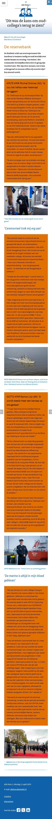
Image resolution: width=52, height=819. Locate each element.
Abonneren (8, 801)
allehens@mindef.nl (18, 789)
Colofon (7, 796)
